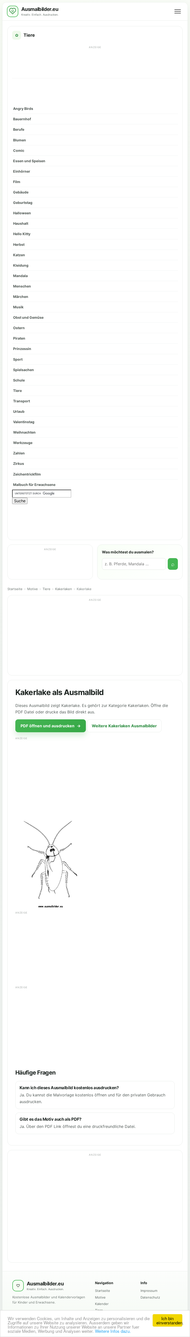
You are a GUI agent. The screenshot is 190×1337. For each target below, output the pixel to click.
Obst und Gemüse (28, 317)
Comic (18, 150)
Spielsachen (23, 370)
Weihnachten (24, 432)
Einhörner (21, 171)
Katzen (19, 255)
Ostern (19, 328)
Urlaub (18, 411)
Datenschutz (150, 1297)
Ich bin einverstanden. (169, 1320)
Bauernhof (22, 119)
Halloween (22, 213)
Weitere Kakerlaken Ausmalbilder (124, 725)
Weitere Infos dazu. (113, 1331)
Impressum (149, 1291)
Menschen (22, 286)
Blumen (19, 140)
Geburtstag (22, 202)
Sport (18, 359)
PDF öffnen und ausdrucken (51, 725)
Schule (19, 380)
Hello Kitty (21, 234)
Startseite (15, 589)
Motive (32, 589)
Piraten (19, 338)
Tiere (17, 390)
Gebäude (20, 192)
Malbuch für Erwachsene (34, 484)
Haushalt (20, 223)
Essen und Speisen (29, 161)
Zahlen (19, 453)
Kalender (102, 1304)
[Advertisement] (95, 62)
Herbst (18, 244)
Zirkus (18, 463)
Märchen (20, 296)
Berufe (18, 129)
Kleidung (20, 265)
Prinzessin (22, 349)
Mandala (20, 276)
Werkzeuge (22, 443)
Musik (18, 307)
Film (16, 182)
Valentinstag (23, 422)
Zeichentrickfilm (27, 474)
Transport (21, 401)
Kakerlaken (63, 589)
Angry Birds (23, 108)
